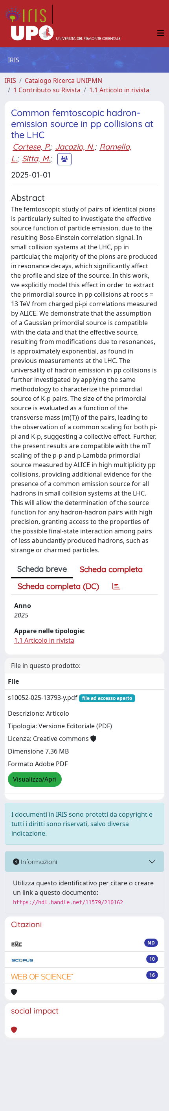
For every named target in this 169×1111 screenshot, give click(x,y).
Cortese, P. (31, 147)
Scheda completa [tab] (111, 569)
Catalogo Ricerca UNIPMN (63, 80)
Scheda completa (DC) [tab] (58, 586)
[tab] (116, 586)
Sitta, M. (36, 158)
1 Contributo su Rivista (47, 90)
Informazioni (38, 862)
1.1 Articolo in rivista (119, 90)
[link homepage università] (66, 33)
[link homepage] (29, 14)
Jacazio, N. (74, 147)
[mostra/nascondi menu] (160, 33)
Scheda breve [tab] (42, 569)
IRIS (10, 80)
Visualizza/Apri (35, 779)
